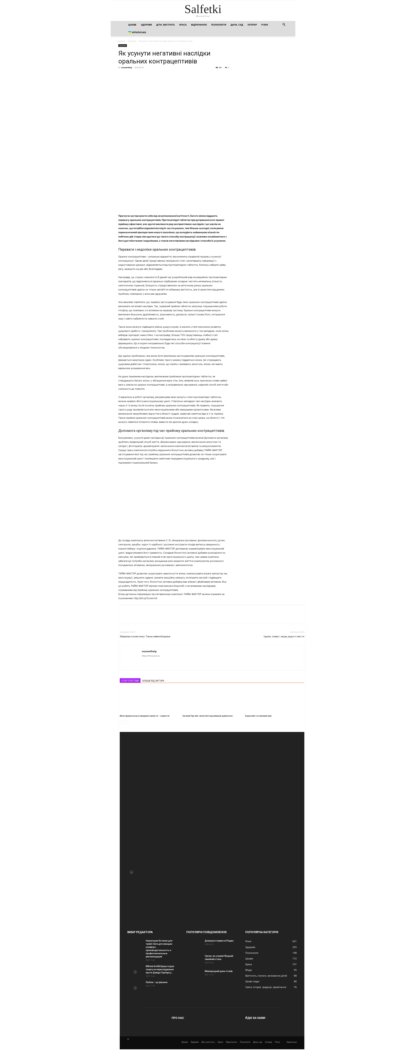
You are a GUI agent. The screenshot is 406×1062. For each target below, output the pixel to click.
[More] (150, 74)
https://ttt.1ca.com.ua (150, 656)
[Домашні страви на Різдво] (194, 944)
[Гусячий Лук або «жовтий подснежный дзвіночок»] (212, 699)
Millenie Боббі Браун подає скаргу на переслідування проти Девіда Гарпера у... (160, 969)
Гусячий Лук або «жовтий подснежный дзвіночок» (207, 716)
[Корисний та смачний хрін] (274, 699)
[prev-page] (122, 722)
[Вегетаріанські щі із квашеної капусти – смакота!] (149, 699)
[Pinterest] (136, 74)
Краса (183, 24)
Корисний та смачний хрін (258, 716)
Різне (264, 24)
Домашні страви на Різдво (219, 940)
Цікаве (132, 24)
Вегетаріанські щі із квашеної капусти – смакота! (145, 716)
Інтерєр (252, 24)
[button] (284, 24)
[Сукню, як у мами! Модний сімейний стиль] (194, 959)
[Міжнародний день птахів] (194, 975)
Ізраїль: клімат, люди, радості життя (284, 636)
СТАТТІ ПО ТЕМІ (130, 680)
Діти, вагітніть (165, 24)
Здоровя (146, 24)
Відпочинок (199, 24)
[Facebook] (121, 74)
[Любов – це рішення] (135, 986)
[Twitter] (129, 74)
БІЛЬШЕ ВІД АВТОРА (153, 680)
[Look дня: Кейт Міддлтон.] (131, 870)
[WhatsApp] (143, 74)
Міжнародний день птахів (218, 971)
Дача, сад (237, 24)
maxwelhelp (126, 67)
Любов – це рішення (156, 982)
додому (121, 41)
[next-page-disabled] (127, 722)
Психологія (218, 24)
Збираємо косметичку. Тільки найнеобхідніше (145, 636)
